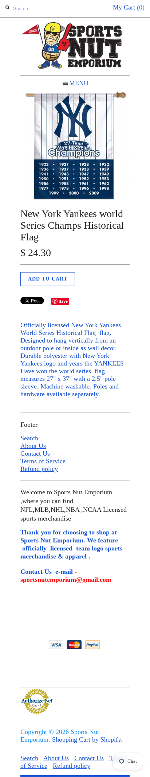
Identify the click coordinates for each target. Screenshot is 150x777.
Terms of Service (43, 461)
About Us (33, 445)
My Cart (129, 7)
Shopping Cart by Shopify (86, 739)
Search (29, 438)
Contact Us (35, 453)
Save (63, 301)
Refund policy (39, 468)
